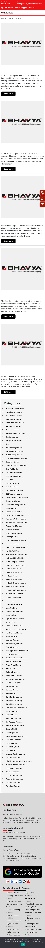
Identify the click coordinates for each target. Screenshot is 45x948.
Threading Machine (12, 733)
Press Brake (10, 668)
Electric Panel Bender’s (14, 512)
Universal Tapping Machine (15, 754)
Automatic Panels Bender (15, 423)
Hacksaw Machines (14, 921)
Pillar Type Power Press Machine (17, 651)
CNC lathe (9, 480)
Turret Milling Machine (13, 747)
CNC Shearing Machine (14, 490)
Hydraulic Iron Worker (13, 569)
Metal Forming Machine (14, 633)
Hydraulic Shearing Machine (16, 583)
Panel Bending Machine (14, 643)
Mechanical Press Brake (14, 626)
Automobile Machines (13, 426)
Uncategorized (11, 750)
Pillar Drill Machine (12, 647)
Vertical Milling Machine (14, 768)
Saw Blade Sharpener (13, 683)
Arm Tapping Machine (13, 419)
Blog (7, 444)
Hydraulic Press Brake (14, 579)
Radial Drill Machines (34, 904)
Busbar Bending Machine (15, 451)
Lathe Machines (13, 932)
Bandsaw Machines (14, 893)
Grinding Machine (12, 537)
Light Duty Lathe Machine (15, 619)
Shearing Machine (12, 690)
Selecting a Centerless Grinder (18, 221)
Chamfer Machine (12, 469)
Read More (8, 93)
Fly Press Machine (12, 530)
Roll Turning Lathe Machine (15, 679)
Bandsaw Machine (12, 430)
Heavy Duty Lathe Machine (15, 547)
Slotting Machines (32, 907)
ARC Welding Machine (14, 416)
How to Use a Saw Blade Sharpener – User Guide (21, 147)
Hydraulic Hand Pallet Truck (16, 565)
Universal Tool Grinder (14, 757)
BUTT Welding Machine (14, 455)
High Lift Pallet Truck (13, 551)
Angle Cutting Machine (14, 412)
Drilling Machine (11, 508)
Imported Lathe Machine (14, 594)
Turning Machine (11, 743)
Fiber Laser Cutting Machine (16, 519)
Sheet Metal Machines (14, 704)
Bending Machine (12, 437)
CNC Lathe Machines (14, 901)
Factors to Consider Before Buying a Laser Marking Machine (21, 69)
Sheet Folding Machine (14, 697)
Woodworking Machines (14, 779)
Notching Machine (12, 640)
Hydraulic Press (11, 576)
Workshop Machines (13, 786)
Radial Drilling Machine (14, 676)
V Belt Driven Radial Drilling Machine (19, 761)
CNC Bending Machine (14, 473)
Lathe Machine (11, 615)
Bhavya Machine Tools (14, 440)
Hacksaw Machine (12, 544)
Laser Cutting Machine (14, 604)
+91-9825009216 (5, 3)
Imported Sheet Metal (13, 597)
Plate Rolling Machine (13, 661)
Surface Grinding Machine (15, 725)
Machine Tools (11, 622)
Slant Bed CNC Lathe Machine (17, 708)
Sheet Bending (11, 693)
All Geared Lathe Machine (15, 408)
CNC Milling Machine (13, 483)
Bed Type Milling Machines (15, 433)
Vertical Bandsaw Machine (15, 765)
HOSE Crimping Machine (15, 562)
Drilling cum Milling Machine (16, 505)
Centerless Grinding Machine (16, 465)
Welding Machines (12, 772)
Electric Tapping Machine (14, 515)
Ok (23, 945)
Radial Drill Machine (13, 672)
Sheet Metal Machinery (14, 700)
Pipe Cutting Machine (13, 654)
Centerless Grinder (12, 462)
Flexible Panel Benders (14, 526)
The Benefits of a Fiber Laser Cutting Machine (21, 295)
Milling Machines (13, 935)
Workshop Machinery (13, 782)
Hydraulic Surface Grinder (15, 586)
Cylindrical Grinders (13, 501)
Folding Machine (32, 926)
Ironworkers (10, 601)
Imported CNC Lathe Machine (16, 590)
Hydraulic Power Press (14, 572)
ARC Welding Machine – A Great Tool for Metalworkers (21, 370)
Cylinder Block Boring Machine (17, 497)
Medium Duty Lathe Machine (16, 629)
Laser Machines (11, 608)
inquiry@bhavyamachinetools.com (29, 4)
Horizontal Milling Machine (15, 558)
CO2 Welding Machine (14, 494)
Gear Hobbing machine (14, 533)
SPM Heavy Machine (13, 718)
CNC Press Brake (12, 487)
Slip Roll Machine (12, 711)
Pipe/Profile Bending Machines (16, 658)
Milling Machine (11, 636)
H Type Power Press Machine (16, 540)
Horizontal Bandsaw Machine (16, 554)
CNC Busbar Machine (13, 476)
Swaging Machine (12, 729)
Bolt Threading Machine (14, 448)
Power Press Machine (14, 665)
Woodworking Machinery (14, 775)
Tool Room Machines (13, 740)
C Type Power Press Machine (16, 458)
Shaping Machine (12, 686)
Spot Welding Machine (14, 722)
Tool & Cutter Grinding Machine (17, 736)
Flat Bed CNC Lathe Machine (16, 522)
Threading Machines (33, 910)
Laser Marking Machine (14, 611)
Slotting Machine (11, 715)
